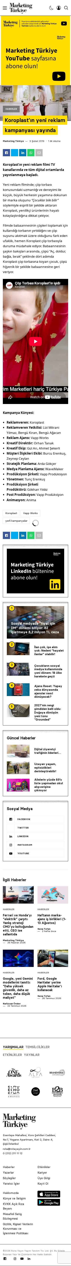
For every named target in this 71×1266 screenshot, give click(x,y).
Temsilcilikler (37, 1047)
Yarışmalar (13, 1047)
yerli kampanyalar (16, 520)
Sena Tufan (43, 928)
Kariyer (42, 1172)
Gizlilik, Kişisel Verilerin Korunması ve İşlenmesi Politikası (18, 1228)
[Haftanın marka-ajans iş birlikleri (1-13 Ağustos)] (52, 894)
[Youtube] (22, 1258)
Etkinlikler (12, 1055)
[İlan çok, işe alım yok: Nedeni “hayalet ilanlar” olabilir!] (18, 648)
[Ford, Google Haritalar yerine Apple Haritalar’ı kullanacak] (52, 958)
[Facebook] (5, 1258)
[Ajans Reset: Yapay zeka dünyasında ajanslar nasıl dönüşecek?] (18, 689)
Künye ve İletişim (14, 1198)
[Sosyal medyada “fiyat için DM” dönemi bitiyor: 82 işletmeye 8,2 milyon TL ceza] (35, 622)
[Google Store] (48, 1204)
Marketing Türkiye (13, 141)
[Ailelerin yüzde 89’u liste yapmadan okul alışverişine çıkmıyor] (18, 785)
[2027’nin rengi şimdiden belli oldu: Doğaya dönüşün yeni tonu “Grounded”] (18, 710)
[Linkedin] (29, 1258)
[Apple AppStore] (48, 1196)
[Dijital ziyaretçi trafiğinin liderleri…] (18, 751)
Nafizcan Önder (12, 1003)
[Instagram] (15, 1258)
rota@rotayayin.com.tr (16, 1149)
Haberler (11, 109)
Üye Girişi (43, 1178)
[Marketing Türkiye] (22, 8)
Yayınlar (32, 1055)
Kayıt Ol (42, 1183)
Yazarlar (8, 1172)
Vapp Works (30, 513)
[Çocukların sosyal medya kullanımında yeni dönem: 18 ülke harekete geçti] (18, 669)
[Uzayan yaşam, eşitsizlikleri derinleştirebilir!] (18, 767)
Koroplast (11, 513)
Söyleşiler (9, 1178)
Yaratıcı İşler (11, 1183)
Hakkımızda (11, 1193)
